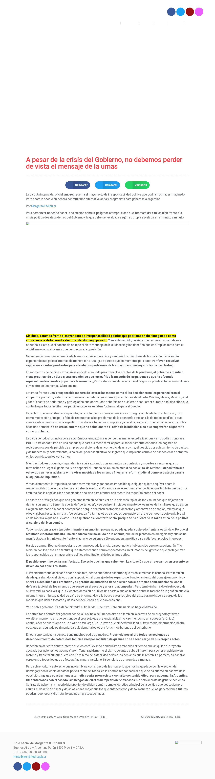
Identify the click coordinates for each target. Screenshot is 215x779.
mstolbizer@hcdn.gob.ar (29, 756)
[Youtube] (190, 12)
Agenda (146, 23)
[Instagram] (199, 12)
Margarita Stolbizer (36, 16)
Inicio (114, 23)
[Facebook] (171, 12)
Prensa (160, 23)
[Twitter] (180, 12)
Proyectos (129, 23)
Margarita (175, 23)
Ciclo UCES (193, 23)
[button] (77, 185)
